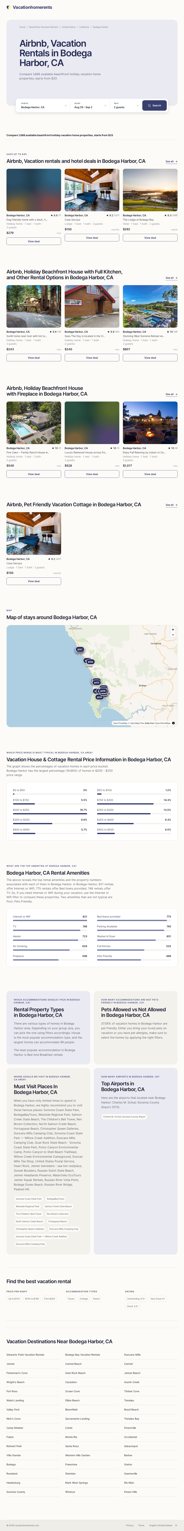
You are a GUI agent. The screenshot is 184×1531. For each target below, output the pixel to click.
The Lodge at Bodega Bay (138, 219)
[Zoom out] (173, 634)
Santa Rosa (72, 1446)
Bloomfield (71, 1409)
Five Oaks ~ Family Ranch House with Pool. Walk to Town (39, 452)
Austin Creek (131, 1382)
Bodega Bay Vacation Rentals (82, 1354)
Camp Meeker (14, 1427)
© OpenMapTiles (136, 723)
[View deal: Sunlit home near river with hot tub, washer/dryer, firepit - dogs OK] (33, 306)
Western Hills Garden (77, 1455)
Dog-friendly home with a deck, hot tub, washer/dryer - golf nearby (46, 219)
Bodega (11, 1464)
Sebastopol (131, 1446)
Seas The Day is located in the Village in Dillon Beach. (96, 336)
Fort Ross (12, 1391)
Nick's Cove (13, 1418)
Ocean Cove (72, 1391)
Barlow (128, 1455)
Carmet (128, 1363)
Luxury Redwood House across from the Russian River (96, 452)
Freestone (71, 1464)
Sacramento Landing (77, 1418)
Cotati (68, 1427)
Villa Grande (13, 1455)
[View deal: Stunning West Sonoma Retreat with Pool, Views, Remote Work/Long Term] (150, 306)
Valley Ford (12, 1409)
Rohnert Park (14, 1446)
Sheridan (70, 1473)
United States (68, 27)
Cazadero (71, 1382)
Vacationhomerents (32, 7)
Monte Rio (71, 1436)
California (84, 27)
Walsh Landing (15, 1400)
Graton (128, 1464)
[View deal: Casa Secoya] (92, 190)
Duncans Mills (132, 1354)
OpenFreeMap (120, 723)
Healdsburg (13, 1482)
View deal (34, 241)
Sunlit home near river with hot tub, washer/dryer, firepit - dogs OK (45, 336)
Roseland (11, 1473)
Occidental (130, 1436)
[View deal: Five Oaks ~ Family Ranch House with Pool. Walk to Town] (33, 423)
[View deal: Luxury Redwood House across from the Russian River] (92, 423)
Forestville (130, 1427)
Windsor (70, 1491)
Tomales (129, 1400)
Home (22, 27)
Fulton (10, 1436)
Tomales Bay (131, 1418)
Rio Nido (129, 1482)
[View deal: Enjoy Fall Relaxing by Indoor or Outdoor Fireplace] (150, 423)
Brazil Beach (131, 1409)
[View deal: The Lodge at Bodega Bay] (150, 190)
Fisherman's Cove (16, 1372)
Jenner (10, 1363)
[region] (92, 676)
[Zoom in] (173, 629)
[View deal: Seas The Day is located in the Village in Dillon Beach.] (92, 306)
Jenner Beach (132, 1372)
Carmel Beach (73, 1363)
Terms (141, 1525)
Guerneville (130, 1473)
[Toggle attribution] (173, 723)
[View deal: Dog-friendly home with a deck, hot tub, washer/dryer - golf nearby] (33, 190)
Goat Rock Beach (75, 1372)
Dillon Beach (72, 1400)
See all (172, 161)
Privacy (130, 1525)
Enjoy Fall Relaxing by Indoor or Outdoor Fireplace (152, 452)
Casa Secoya (72, 219)
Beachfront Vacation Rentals (43, 27)
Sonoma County (15, 1491)
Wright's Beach (15, 1382)
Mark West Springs (76, 1482)
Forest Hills (130, 1491)
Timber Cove (131, 1391)
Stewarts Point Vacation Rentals (25, 1354)
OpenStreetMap (163, 723)
